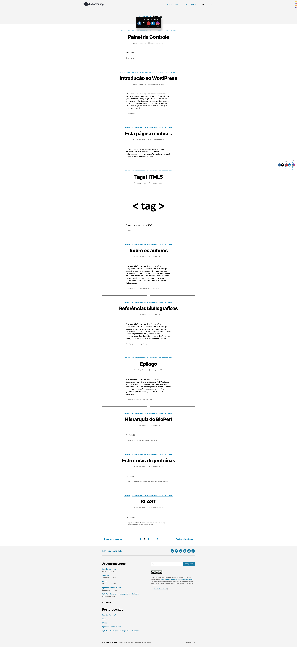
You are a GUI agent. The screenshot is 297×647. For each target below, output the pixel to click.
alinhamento (137, 523)
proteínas (166, 481)
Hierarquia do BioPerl (148, 419)
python (153, 288)
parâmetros (151, 440)
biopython (146, 399)
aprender (130, 399)
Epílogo (148, 364)
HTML (130, 230)
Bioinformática (132, 288)
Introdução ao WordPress (148, 78)
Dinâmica (105, 575)
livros (139, 344)
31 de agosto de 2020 (157, 183)
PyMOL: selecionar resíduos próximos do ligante (121, 594)
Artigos (122, 31)
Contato (191, 4)
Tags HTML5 (148, 177)
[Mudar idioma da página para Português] (296, 1)
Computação (141, 288)
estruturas (151, 481)
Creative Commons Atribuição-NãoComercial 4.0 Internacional (176, 579)
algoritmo (131, 523)
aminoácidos (146, 523)
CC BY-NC (164, 589)
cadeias (145, 481)
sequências (142, 524)
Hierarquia (145, 440)
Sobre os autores (148, 250)
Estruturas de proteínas (148, 460)
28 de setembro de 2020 (157, 139)
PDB (156, 481)
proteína (160, 481)
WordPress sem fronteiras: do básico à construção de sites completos (152, 31)
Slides (104, 582)
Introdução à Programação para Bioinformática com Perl (152, 127)
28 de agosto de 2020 (157, 256)
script (145, 344)
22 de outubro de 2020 (157, 43)
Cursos (176, 4)
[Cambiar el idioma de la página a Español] (296, 5)
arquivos (130, 481)
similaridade (149, 524)
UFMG (157, 288)
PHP (149, 288)
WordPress (131, 58)
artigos (130, 344)
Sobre (168, 4)
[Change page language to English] (296, 3)
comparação (162, 523)
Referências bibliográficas (148, 308)
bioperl (135, 344)
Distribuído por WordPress (143, 642)
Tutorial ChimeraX (109, 569)
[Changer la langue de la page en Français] (296, 8)
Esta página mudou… (148, 133)
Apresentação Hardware (111, 588)
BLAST (148, 502)
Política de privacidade (112, 551)
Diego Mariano (142, 43)
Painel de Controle (148, 37)
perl (146, 288)
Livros (184, 4)
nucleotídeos (132, 524)
